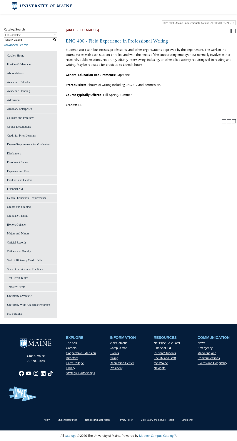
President (116, 368)
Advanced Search (16, 45)
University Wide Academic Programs (28, 304)
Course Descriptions (19, 126)
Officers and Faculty (19, 251)
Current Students (165, 353)
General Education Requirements (26, 198)
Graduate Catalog (17, 215)
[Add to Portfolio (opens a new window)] (224, 31)
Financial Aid (15, 188)
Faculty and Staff (165, 358)
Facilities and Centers (19, 180)
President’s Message (19, 64)
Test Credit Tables (17, 278)
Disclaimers (14, 153)
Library (70, 368)
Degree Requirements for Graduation (28, 144)
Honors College (16, 224)
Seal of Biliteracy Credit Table (24, 260)
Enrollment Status (17, 162)
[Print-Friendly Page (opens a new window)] (229, 31)
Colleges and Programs (20, 117)
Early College (75, 363)
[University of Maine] (42, 9)
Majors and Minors (18, 233)
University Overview (19, 295)
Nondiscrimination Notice (98, 420)
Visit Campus (118, 343)
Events (114, 353)
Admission (13, 100)
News (201, 343)
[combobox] (199, 23)
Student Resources (67, 420)
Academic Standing (18, 91)
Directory (72, 358)
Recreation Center (122, 363)
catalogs (70, 436)
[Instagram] (36, 373)
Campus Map (118, 348)
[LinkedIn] (43, 373)
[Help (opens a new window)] (233, 31)
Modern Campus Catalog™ (157, 436)
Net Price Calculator (167, 343)
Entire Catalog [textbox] (13, 35)
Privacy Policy (126, 420)
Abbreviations (15, 73)
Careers (71, 348)
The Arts (71, 343)
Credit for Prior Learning (21, 135)
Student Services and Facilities (25, 269)
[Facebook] (21, 373)
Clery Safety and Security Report (157, 420)
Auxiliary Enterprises (19, 108)
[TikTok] (50, 373)
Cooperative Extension (81, 353)
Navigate (160, 368)
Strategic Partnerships (80, 373)
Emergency (205, 348)
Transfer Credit (16, 286)
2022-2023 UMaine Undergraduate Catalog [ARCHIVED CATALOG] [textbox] (198, 23)
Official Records (16, 242)
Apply (47, 420)
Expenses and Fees (18, 171)
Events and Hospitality (212, 363)
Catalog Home (15, 55)
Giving (114, 358)
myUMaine (161, 363)
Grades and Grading (19, 206)
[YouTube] (28, 373)
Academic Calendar (18, 82)
